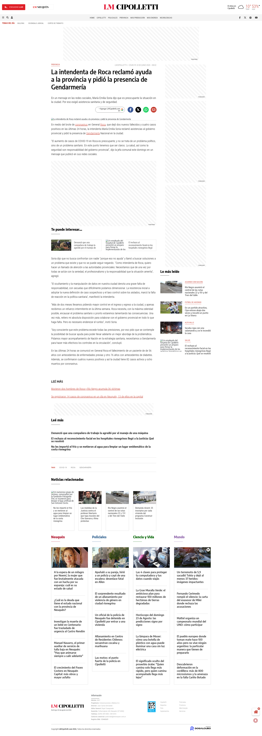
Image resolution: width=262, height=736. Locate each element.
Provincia (124, 18)
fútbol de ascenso (193, 302)
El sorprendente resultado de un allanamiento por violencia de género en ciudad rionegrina (110, 598)
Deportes (163, 705)
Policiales (112, 18)
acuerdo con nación (194, 282)
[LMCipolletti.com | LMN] (41, 7)
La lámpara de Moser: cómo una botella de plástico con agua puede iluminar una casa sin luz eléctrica (150, 642)
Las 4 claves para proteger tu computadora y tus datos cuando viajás (151, 575)
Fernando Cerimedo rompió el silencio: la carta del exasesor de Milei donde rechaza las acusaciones (192, 600)
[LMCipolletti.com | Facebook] (240, 17)
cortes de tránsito (55, 23)
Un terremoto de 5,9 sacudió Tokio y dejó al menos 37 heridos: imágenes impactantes (190, 577)
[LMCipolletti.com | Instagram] (251, 17)
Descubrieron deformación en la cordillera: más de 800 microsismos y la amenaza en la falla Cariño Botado (192, 670)
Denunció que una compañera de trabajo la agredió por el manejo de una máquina (85, 246)
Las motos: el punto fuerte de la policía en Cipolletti (107, 661)
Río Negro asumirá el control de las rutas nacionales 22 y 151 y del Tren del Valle (117, 512)
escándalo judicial (36, 23)
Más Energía (152, 18)
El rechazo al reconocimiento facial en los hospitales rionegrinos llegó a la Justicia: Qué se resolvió (141, 246)
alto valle (189, 323)
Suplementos (164, 711)
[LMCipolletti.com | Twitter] (245, 17)
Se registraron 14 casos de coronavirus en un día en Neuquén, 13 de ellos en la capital (97, 396)
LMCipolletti (121, 65)
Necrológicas (166, 18)
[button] (3, 17)
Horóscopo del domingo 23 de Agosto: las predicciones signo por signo (150, 619)
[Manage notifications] (255, 720)
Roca (103, 124)
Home (92, 18)
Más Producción (137, 18)
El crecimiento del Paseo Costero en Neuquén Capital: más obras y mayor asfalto (68, 672)
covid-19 (132, 65)
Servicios (182, 711)
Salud (188, 340)
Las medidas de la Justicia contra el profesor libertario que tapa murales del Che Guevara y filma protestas (90, 514)
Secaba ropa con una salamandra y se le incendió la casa (198, 331)
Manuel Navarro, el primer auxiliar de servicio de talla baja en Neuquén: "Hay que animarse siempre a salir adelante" (69, 649)
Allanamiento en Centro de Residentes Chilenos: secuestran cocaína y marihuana (109, 641)
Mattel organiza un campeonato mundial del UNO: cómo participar (191, 621)
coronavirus (81, 124)
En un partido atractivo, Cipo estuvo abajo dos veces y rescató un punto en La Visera (196, 311)
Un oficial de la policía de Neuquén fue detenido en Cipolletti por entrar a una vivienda (110, 619)
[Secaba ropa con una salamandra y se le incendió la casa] (171, 328)
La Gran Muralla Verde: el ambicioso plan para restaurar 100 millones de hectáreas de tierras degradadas (151, 596)
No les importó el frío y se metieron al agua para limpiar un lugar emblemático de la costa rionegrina (101, 448)
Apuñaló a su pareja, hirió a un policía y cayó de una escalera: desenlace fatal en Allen (110, 577)
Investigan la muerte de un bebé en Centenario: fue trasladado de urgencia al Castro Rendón (69, 626)
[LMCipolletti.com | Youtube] (256, 17)
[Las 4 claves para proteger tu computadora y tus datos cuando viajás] (151, 557)
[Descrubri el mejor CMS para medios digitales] (200, 730)
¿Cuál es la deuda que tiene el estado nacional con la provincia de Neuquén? (68, 604)
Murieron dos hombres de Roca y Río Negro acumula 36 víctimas (85, 388)
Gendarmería (93, 133)
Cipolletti (101, 18)
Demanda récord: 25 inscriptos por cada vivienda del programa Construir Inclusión (144, 513)
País (161, 708)
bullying (20, 23)
